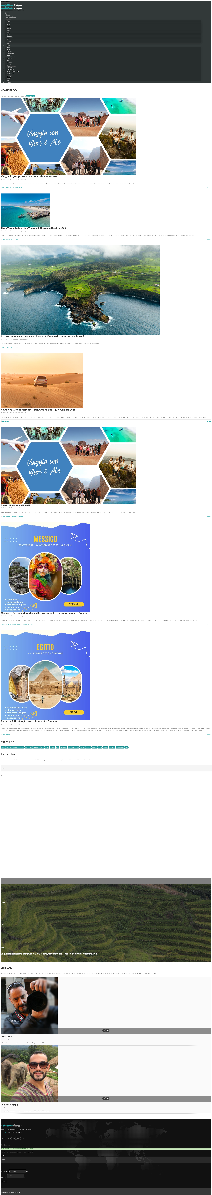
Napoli (8, 32)
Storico (8, 78)
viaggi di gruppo (19, 187)
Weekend (52, 747)
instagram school (120, 747)
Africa (8, 34)
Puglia (77, 747)
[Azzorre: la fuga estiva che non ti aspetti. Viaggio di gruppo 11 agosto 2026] (106, 290)
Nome (2, 1155)
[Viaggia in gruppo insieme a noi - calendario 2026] (106, 136)
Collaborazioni (10, 73)
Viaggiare (15, 747)
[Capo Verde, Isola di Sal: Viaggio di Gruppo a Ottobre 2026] (106, 210)
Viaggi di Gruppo (11, 66)
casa (57, 747)
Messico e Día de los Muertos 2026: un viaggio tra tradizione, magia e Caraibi (44, 613)
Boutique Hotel (63, 747)
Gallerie (8, 19)
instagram (94, 747)
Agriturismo (111, 747)
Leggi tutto (209, 187)
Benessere (9, 51)
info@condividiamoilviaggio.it (14, 1132)
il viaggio (11, 5)
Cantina (82, 747)
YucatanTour (24, 624)
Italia (8, 30)
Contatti (8, 82)
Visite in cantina (11, 56)
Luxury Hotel (36, 747)
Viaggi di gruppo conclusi (15, 505)
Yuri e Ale (15, 179)
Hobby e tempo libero (13, 71)
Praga (8, 24)
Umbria (46, 747)
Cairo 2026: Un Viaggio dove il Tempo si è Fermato (29, 721)
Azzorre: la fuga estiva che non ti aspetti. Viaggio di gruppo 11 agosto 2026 (42, 336)
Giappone (9, 39)
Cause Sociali (10, 69)
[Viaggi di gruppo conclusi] (106, 465)
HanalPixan (30, 624)
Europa (8, 22)
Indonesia (88, 747)
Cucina (8, 49)
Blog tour (9, 58)
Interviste (9, 64)
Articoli (8, 45)
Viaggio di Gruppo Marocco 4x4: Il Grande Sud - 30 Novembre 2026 (38, 409)
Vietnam (9, 41)
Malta (8, 26)
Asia (8, 38)
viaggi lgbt (13, 187)
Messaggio (4, 1177)
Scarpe (8, 55)
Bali (69, 747)
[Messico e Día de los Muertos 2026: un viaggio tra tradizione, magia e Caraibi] (106, 567)
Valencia (9, 28)
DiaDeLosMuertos (18, 624)
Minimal (9, 77)
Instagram (9, 67)
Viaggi (8, 21)
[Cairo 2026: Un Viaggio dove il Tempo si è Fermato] (106, 675)
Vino (127, 747)
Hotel (8, 60)
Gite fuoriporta (10, 53)
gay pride (9, 62)
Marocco (9, 36)
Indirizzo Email (4, 1171)
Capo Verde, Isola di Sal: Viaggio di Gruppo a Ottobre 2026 (33, 228)
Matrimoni (9, 75)
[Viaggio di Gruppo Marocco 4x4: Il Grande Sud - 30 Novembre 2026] (106, 380)
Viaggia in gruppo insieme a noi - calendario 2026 (29, 176)
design (100, 747)
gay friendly (8, 187)
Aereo (8, 80)
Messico (11, 624)
